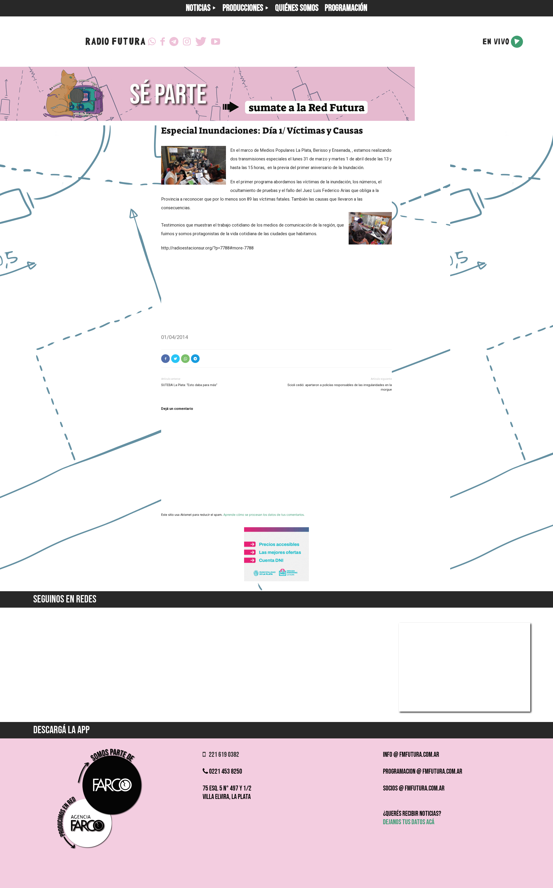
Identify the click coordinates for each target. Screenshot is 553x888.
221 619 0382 (222, 755)
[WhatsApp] (152, 41)
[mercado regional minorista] (276, 580)
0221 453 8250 (225, 771)
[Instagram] (187, 41)
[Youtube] (215, 41)
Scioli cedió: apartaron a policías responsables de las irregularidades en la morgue (340, 387)
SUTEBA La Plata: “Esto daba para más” (189, 385)
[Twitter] (201, 41)
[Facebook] (162, 41)
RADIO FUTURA (115, 42)
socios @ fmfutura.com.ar (414, 788)
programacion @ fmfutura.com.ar (422, 771)
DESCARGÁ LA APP (61, 730)
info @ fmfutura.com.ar (411, 755)
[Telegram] (173, 41)
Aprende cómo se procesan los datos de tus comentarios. (264, 514)
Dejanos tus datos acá (408, 822)
